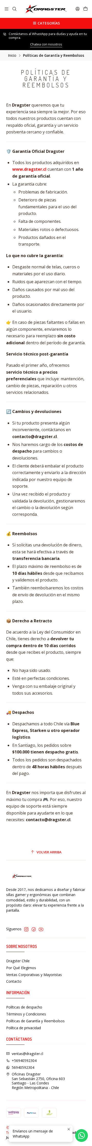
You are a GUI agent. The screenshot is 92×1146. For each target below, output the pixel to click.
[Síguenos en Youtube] (41, 929)
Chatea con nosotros (46, 44)
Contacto (13, 981)
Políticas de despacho (24, 1007)
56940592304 (23, 1067)
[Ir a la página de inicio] (46, 9)
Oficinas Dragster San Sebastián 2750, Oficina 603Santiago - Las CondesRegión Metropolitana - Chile (38, 1081)
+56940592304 (24, 1060)
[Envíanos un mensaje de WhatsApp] (81, 1135)
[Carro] (85, 9)
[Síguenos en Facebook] (33, 929)
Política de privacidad (23, 1027)
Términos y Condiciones (26, 1014)
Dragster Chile (18, 960)
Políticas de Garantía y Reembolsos (35, 1020)
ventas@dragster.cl (27, 1053)
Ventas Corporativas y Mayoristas (34, 974)
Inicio (12, 55)
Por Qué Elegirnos (21, 967)
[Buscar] (14, 9)
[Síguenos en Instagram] (26, 929)
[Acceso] (77, 9)
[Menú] (6, 9)
